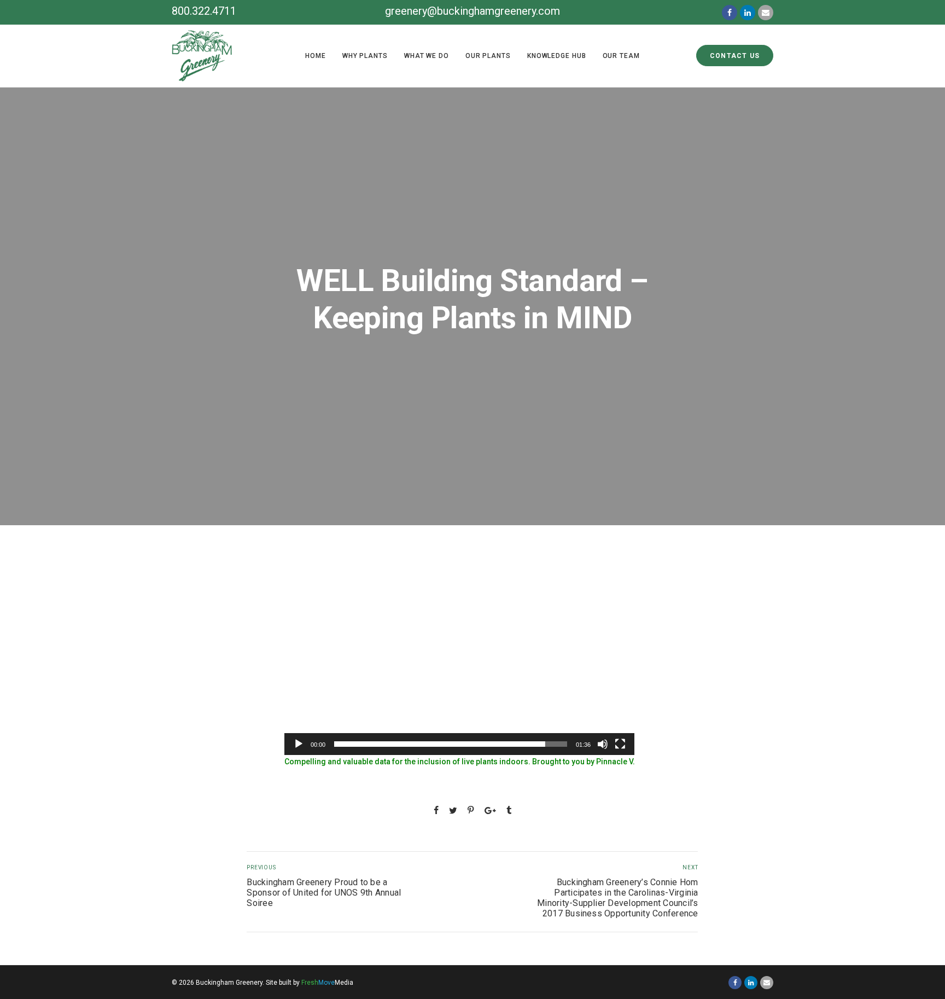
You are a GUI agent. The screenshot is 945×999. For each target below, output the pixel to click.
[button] (459, 656)
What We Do (426, 56)
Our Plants (488, 56)
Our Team (621, 56)
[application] (459, 656)
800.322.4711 (204, 11)
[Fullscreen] (620, 744)
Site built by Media (309, 982)
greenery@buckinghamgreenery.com (472, 11)
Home (315, 56)
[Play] (298, 744)
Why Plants (365, 56)
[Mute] (602, 744)
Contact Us (735, 56)
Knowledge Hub (556, 56)
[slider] (450, 744)
